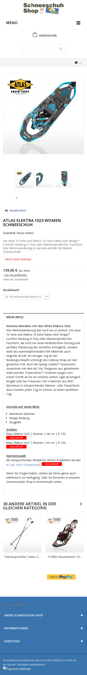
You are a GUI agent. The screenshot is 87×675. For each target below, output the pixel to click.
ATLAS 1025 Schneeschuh (23, 465)
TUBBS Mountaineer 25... (65, 557)
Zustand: (9, 233)
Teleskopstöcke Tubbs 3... (22, 557)
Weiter (16, 198)
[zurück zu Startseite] (76, 62)
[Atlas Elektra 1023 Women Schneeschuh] (24, 179)
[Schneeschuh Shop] (43, 9)
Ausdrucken (18, 210)
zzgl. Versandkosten (15, 275)
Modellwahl (11, 290)
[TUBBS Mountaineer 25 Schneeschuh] (65, 533)
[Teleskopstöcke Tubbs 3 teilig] (22, 533)
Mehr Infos (14, 317)
